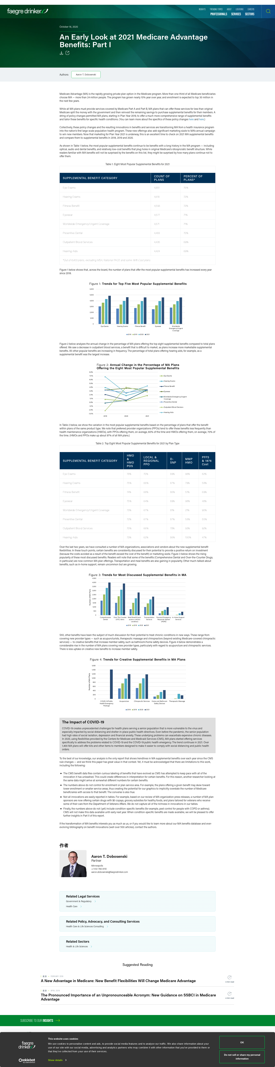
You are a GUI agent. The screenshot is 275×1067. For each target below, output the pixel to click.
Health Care (71, 906)
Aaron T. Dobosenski (86, 74)
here (191, 119)
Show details (55, 1060)
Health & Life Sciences (77, 946)
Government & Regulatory (79, 901)
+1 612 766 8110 (99, 868)
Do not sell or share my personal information (242, 1056)
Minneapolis (97, 865)
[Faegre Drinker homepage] (27, 11)
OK (242, 1042)
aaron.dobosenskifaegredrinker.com (109, 871)
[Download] (61, 53)
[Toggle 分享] (67, 53)
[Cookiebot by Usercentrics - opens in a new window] (27, 1060)
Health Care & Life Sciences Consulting (85, 926)
